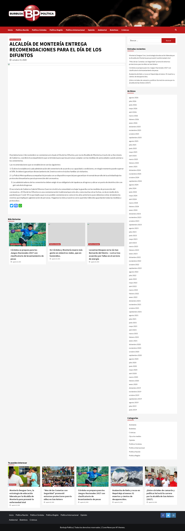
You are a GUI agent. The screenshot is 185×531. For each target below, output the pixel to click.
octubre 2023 (134, 221)
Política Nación (22, 30)
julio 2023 (132, 232)
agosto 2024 (133, 185)
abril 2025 (133, 156)
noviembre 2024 (135, 174)
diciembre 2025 (135, 127)
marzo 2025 (133, 159)
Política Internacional (75, 30)
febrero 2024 (134, 206)
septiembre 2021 (135, 312)
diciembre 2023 (135, 214)
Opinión (91, 30)
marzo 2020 (133, 377)
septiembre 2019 (135, 399)
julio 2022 (132, 275)
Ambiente (132, 425)
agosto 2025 (133, 141)
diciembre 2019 (135, 388)
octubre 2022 (134, 264)
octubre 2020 (134, 352)
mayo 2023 (133, 239)
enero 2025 (133, 166)
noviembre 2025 (135, 130)
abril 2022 (133, 286)
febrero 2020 (134, 381)
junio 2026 (133, 105)
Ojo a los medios (135, 436)
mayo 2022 (133, 283)
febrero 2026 (134, 119)
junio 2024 (133, 192)
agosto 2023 (133, 228)
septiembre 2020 (135, 355)
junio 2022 (133, 279)
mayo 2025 (133, 152)
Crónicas (125, 30)
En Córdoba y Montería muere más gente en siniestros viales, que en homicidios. (66, 253)
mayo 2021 (133, 326)
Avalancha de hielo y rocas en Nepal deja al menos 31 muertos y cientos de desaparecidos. (152, 75)
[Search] (175, 30)
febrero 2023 (134, 250)
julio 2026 (132, 101)
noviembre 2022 (135, 261)
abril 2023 (133, 243)
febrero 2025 (134, 163)
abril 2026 (133, 112)
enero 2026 (133, 123)
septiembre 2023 (135, 225)
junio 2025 (133, 148)
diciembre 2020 (135, 344)
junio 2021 (133, 323)
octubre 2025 (134, 134)
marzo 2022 (133, 290)
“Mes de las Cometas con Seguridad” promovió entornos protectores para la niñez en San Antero (149, 63)
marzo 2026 (133, 116)
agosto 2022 (133, 272)
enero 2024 (133, 210)
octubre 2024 (134, 177)
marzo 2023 (133, 246)
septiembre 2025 (135, 137)
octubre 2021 (134, 308)
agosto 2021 (133, 315)
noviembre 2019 (135, 392)
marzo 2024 (133, 203)
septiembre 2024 (135, 181)
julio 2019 (132, 406)
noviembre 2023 (135, 217)
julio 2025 (132, 145)
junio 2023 (133, 235)
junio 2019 (133, 410)
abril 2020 (133, 373)
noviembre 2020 (135, 348)
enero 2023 (133, 254)
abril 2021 (133, 330)
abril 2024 (133, 199)
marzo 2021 (133, 333)
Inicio (10, 30)
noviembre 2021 (135, 304)
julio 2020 (132, 362)
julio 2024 (132, 188)
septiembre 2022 (135, 268)
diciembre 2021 (135, 301)
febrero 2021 (134, 337)
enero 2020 (133, 384)
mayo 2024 (133, 196)
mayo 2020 (133, 370)
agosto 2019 (133, 402)
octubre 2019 (134, 395)
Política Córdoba (39, 30)
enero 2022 (133, 297)
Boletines (114, 30)
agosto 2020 (133, 359)
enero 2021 (133, 341)
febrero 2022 (134, 294)
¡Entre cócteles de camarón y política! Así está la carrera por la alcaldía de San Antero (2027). (151, 81)
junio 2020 (133, 366)
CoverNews (107, 527)
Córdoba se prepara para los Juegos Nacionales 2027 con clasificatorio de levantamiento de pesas (150, 69)
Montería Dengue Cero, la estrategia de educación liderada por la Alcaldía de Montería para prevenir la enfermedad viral (152, 56)
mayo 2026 (133, 108)
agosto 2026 (133, 98)
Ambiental (102, 30)
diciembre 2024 (135, 170)
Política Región (56, 30)
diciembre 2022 (135, 257)
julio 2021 (132, 319)
